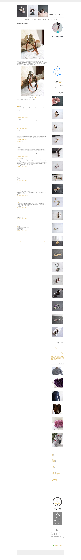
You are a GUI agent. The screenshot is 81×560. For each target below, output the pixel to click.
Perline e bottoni (19, 113)
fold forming (59, 350)
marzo (53, 471)
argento (53, 347)
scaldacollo (52, 357)
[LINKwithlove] (57, 87)
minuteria (59, 353)
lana (56, 352)
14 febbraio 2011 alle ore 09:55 (22, 121)
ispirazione (52, 352)
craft (62, 348)
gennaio (53, 485)
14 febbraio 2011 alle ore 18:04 (22, 188)
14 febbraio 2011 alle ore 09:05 (22, 111)
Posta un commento (19, 240)
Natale (55, 346)
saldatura (62, 356)
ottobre (53, 462)
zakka (55, 359)
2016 (52, 453)
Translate (60, 82)
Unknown (18, 119)
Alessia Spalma (19, 146)
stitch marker (52, 358)
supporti (54, 358)
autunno (60, 347)
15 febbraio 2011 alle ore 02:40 (22, 200)
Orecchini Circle (54, 481)
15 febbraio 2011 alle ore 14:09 (22, 214)
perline (54, 355)
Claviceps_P (18, 216)
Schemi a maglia (26, 19)
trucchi (61, 358)
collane (54, 348)
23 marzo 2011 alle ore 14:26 (22, 238)
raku (51, 356)
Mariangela (18, 232)
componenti (56, 348)
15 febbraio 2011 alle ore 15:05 (22, 218)
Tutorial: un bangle (54, 480)
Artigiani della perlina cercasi (56, 473)
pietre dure (56, 355)
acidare (59, 346)
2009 (52, 488)
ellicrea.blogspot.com (19, 190)
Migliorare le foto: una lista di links (56, 478)
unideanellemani (19, 141)
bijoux (62, 347)
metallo (56, 353)
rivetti (58, 356)
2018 (52, 450)
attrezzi (58, 347)
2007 (52, 490)
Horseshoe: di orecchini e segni (22, 23)
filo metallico (54, 350)
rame (53, 356)
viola (54, 359)
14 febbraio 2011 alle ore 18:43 (22, 195)
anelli (51, 347)
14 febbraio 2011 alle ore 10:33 (22, 139)
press (59, 19)
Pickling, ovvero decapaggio (55, 475)
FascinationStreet (19, 158)
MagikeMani (18, 106)
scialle (58, 357)
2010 (52, 487)
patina (62, 354)
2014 (52, 455)
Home (21, 19)
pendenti (52, 355)
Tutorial (31, 19)
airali (17, 130)
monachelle (52, 354)
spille (63, 357)
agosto (53, 465)
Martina (18, 182)
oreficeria (58, 354)
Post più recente (19, 241)
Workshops (40, 19)
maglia (61, 352)
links (59, 352)
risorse (57, 356)
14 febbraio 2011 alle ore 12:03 (22, 156)
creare (51, 349)
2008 (52, 489)
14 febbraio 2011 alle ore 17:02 (22, 180)
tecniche (56, 358)
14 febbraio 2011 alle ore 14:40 (22, 174)
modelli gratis (62, 353)
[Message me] (57, 76)
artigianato (56, 347)
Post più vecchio (46, 241)
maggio (53, 468)
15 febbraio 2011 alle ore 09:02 (22, 207)
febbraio (53, 472)
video (53, 359)
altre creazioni (62, 346)
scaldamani (54, 357)
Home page (32, 241)
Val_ (17, 209)
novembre (53, 461)
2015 (52, 454)
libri (57, 352)
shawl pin (61, 357)
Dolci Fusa (18, 176)
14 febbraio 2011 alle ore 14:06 (22, 166)
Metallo (35, 19)
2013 (52, 456)
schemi (56, 357)
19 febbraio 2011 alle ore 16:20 (22, 230)
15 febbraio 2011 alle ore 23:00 (22, 224)
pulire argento (62, 355)
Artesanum (35, 97)
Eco (53, 346)
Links (51, 19)
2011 (52, 459)
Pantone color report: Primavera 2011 (56, 474)
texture (59, 358)
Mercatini (44, 19)
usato (51, 359)
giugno (53, 467)
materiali (54, 353)
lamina (55, 352)
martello (52, 353)
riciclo (55, 356)
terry (17, 168)
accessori (57, 346)
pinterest (59, 355)
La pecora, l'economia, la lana (56, 484)
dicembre (53, 460)
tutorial (63, 358)
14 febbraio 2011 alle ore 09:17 (22, 117)
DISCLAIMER (55, 19)
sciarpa (59, 357)
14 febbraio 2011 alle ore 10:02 (22, 128)
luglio (53, 466)
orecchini (55, 354)
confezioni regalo (60, 348)
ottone (60, 354)
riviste (60, 356)
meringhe (18, 202)
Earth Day (52, 346)
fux (17, 226)
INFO (48, 19)
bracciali (52, 348)
